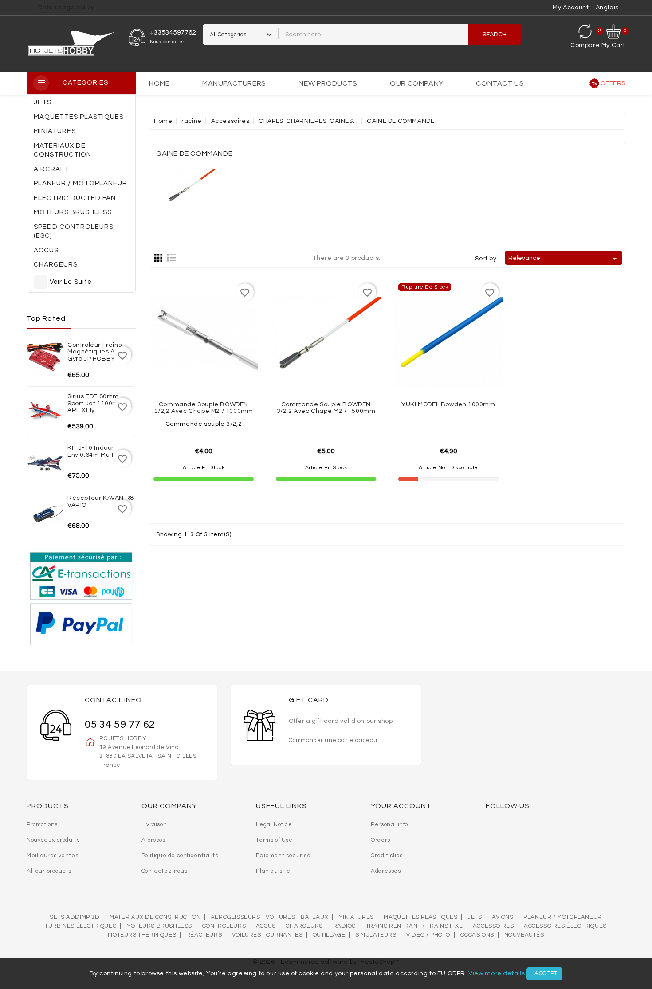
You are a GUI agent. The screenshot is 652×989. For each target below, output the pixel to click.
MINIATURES (356, 917)
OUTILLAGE (329, 935)
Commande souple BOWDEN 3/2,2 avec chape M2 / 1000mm (203, 407)
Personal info (389, 824)
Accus (266, 926)
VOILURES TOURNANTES (267, 935)
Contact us (500, 83)
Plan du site (273, 871)
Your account (401, 805)
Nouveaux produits (53, 840)
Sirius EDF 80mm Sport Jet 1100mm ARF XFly (96, 403)
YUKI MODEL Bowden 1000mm (448, 404)
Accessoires (493, 926)
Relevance (564, 258)
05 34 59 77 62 (120, 724)
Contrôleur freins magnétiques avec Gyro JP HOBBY (96, 352)
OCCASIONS (477, 935)
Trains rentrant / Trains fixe (414, 926)
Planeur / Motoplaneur (562, 917)
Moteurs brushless (159, 926)
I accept (544, 973)
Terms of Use (274, 840)
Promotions (42, 824)
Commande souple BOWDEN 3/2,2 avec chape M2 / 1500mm (326, 407)
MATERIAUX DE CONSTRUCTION (155, 917)
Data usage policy (66, 7)
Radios (344, 926)
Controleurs (224, 926)
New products (328, 83)
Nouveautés (524, 935)
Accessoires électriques (565, 926)
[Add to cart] (223, 370)
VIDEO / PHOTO (428, 935)
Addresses (386, 871)
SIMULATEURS (376, 935)
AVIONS (503, 917)
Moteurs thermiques (142, 935)
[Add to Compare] (203, 370)
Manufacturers (234, 83)
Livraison (154, 824)
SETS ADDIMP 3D (74, 917)
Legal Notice (274, 824)
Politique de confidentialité (180, 855)
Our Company (417, 83)
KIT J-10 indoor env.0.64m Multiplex (97, 451)
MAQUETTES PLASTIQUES (420, 917)
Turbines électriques (80, 926)
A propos (153, 840)
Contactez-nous (164, 871)
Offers (613, 83)
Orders (380, 840)
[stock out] (468, 370)
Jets (474, 917)
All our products (49, 871)
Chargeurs (304, 926)
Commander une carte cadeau (333, 740)
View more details (496, 973)
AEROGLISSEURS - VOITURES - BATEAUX (269, 917)
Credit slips (386, 855)
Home (159, 83)
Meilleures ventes (52, 855)
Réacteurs (204, 935)
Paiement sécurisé (283, 855)
